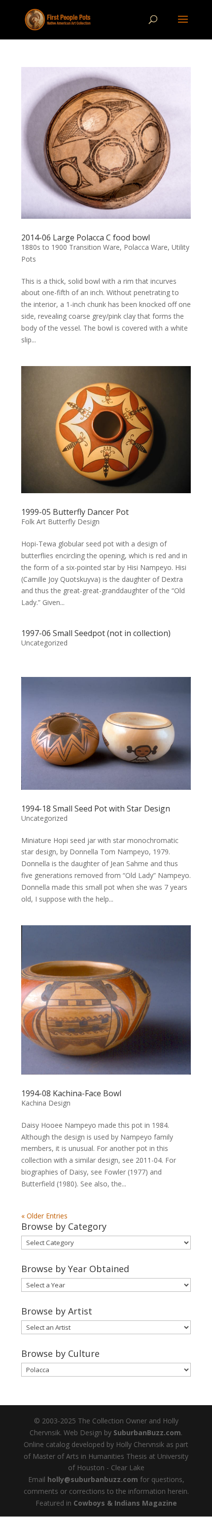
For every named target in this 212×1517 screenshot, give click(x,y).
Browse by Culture (60, 1353)
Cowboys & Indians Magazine (125, 1503)
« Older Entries (44, 1215)
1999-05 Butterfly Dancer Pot (75, 511)
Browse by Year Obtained (75, 1269)
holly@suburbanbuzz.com (92, 1479)
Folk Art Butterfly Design (60, 521)
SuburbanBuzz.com (147, 1432)
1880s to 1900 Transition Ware (70, 247)
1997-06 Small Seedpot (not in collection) (96, 633)
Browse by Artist (56, 1311)
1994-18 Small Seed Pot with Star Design (95, 808)
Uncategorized (44, 642)
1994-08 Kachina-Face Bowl (71, 1093)
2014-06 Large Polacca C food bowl (85, 237)
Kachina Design (46, 1103)
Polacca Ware (146, 247)
